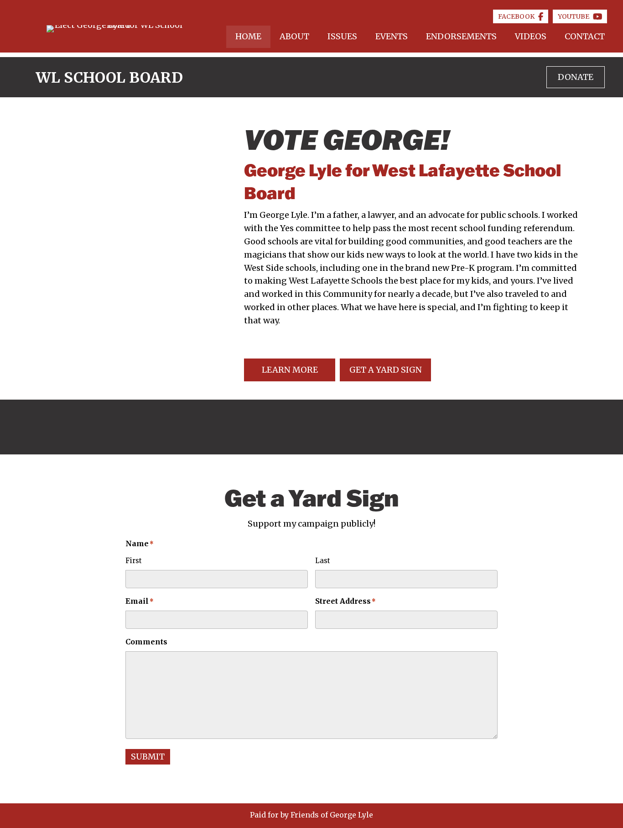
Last (322, 560)
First (133, 560)
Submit (148, 756)
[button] (289, 370)
